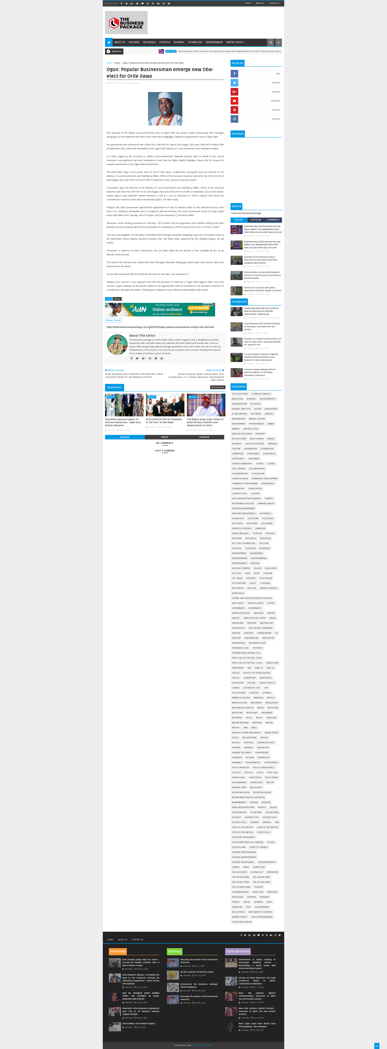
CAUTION (236, 449)
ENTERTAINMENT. (259, 558)
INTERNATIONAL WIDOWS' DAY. (246, 653)
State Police (263, 832)
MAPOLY (271, 698)
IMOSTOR (236, 638)
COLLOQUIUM (258, 473)
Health (272, 618)
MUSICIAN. (272, 718)
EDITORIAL (237, 538)
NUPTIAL (264, 738)
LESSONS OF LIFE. (251, 688)
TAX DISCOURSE (239, 872)
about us (260, 3)
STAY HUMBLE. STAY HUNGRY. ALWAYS (138, 1023)
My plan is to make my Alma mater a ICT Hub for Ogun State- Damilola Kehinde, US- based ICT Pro (262, 342)
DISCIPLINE (253, 518)
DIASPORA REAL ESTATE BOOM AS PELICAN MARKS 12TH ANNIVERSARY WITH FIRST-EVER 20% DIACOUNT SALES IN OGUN (262, 245)
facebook (204, 437)
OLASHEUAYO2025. (266, 743)
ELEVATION (251, 548)
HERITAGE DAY (266, 623)
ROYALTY (262, 807)
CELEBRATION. (267, 449)
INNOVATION (268, 638)
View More (219, 387)
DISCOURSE (252, 523)
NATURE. (236, 728)
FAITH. (257, 573)
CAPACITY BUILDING (255, 444)
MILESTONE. (252, 713)
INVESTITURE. (272, 663)
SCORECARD (256, 812)
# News (117, 299)
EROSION (255, 563)
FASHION (268, 573)
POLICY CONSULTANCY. (264, 767)
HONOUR (236, 633)
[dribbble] (147, 3)
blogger (124, 437)
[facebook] (121, 3)
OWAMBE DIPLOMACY (242, 752)
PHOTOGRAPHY (271, 762)
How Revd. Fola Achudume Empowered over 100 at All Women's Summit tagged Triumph (140, 1011)
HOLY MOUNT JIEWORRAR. (261, 628)
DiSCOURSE (237, 523)
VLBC (248, 907)
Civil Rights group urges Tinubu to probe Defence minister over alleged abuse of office (205, 422)
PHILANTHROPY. (253, 762)
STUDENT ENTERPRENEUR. (244, 857)
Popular (256, 220)
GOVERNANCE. (255, 608)
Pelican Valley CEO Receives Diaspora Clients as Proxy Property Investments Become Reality (262, 275)
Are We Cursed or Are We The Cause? (197, 972)
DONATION (260, 528)
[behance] (158, 3)
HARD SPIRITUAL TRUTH (255, 618)
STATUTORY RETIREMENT (243, 837)
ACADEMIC (251, 399)
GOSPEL (271, 603)
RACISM (270, 782)
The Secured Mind (241, 887)
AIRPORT (269, 414)
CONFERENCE (268, 483)
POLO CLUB (272, 772)
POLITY (260, 772)
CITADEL (260, 464)
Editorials (149, 42)
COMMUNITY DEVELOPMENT (265, 478)
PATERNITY (237, 757)
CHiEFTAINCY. (269, 454)
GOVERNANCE (238, 608)
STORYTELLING (239, 847)
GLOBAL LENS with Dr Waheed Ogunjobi (252, 598)
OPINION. (248, 747)
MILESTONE (237, 713)
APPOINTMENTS (256, 424)
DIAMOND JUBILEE (266, 503)
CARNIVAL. (273, 444)
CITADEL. (272, 464)
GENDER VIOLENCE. (269, 588)
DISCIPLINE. (268, 518)
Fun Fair (251, 588)
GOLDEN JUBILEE (256, 603)
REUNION (266, 802)
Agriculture (271, 409)
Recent (239, 220)
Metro (261, 708)
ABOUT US (119, 42)
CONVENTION (238, 488)
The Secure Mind (240, 877)
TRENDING (264, 897)
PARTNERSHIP (262, 752)
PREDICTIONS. (239, 777)
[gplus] (132, 3)
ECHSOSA (257, 533)
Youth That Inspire (242, 922)
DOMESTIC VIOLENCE (242, 528)
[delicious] (169, 3)
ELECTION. (237, 548)
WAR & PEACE (238, 912)
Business (179, 42)
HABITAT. (236, 618)
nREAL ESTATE (271, 733)
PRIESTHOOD (255, 777)
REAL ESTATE (140, 51)
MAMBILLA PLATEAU (241, 698)
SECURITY (236, 817)
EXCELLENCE (271, 568)
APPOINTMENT (239, 424)
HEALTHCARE (238, 623)
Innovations (238, 643)
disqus (164, 437)
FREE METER (238, 588)
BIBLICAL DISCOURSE (242, 434)
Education (265, 538)
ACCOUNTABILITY (268, 399)
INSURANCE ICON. (240, 648)
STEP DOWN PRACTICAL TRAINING (247, 842)
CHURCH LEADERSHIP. (242, 464)
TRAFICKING (237, 897)
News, (137, 83)
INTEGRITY (258, 648)
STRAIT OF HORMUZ (258, 847)
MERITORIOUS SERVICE (243, 708)
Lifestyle (164, 42)
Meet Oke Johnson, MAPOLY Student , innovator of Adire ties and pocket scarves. (257, 1011)
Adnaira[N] (207, 305)
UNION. (247, 902)
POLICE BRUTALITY (240, 767)
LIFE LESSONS (239, 693)
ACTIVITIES (256, 404)
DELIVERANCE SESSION (243, 503)
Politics (236, 772)
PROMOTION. (256, 782)
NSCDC (235, 738)
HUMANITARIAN (264, 633)
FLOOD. (253, 583)
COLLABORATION (257, 469)
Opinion (236, 747)
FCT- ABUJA (237, 578)
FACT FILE (236, 573)
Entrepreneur (214, 42)
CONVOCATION (255, 488)
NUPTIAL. (236, 743)
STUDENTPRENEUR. (267, 862)
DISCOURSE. (267, 523)
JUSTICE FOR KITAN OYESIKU (257, 673)
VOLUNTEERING (262, 907)
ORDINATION (263, 747)
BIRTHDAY (260, 434)
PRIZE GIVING (271, 777)
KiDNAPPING (250, 678)
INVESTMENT (238, 668)
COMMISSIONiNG (240, 478)
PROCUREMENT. (239, 782)
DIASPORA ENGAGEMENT (243, 508)
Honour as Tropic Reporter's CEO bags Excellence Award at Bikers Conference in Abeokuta (257, 981)
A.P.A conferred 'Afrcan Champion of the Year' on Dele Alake (164, 421)
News (117, 62)
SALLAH (273, 807)
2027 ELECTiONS (240, 394)
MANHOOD (258, 698)
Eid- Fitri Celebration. (244, 543)
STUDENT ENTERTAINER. (243, 862)
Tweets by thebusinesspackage (246, 213)
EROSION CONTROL (241, 568)
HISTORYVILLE (238, 628)
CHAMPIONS (238, 454)
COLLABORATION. (240, 473)
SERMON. (266, 822)
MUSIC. (259, 718)
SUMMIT (235, 867)
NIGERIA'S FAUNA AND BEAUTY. (246, 733)
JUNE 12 (259, 668)
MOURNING (237, 718)
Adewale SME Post (241, 409)
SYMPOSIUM (259, 867)
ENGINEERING (256, 553)
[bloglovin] (142, 3)
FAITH (247, 573)
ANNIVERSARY (238, 419)
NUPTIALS (248, 743)
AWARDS (236, 429)
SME (277, 822)
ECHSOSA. (270, 533)
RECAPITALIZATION (262, 792)
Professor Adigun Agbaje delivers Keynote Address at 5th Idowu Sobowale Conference (260, 372)
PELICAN (250, 757)
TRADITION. (272, 892)
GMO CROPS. (238, 603)
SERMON (254, 822)
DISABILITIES (238, 518)
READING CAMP (239, 787)
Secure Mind (272, 812)
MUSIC (249, 718)
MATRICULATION (239, 703)
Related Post (114, 387)
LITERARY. (267, 693)
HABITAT (271, 613)
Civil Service (239, 469)
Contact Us (137, 939)
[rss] (153, 3)
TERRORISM (272, 872)
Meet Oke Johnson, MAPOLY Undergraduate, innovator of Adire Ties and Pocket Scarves (257, 996)
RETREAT (254, 802)
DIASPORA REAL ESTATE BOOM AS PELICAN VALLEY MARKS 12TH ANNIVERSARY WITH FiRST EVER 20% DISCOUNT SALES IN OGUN (205, 51)
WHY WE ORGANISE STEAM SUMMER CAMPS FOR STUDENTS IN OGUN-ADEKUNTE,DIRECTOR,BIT (140, 996)
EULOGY (257, 568)
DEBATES (269, 498)
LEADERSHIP (238, 683)
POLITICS (248, 772)
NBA (246, 728)
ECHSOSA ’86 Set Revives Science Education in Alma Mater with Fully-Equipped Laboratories (261, 260)
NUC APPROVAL (249, 738)
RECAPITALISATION (241, 792)
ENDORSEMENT (239, 553)
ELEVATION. (264, 548)
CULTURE (255, 493)
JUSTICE (236, 673)
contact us (274, 3)
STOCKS (271, 842)
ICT (276, 633)
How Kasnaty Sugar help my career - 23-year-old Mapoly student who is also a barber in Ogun (140, 962)
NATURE (269, 723)
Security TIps (252, 817)
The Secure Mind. (262, 882)
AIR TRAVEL (256, 414)
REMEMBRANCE (239, 802)
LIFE (266, 688)
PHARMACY (237, 762)
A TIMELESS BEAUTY (261, 394)
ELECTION (263, 543)
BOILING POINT (239, 439)
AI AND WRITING (239, 414)
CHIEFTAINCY (253, 454)
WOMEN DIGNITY (239, 917)
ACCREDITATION (239, 404)
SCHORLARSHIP (239, 812)
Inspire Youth (234, 42)
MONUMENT (267, 713)
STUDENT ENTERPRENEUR (244, 852)
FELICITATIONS (239, 583)
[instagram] (163, 3)
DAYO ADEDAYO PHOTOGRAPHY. (246, 498)
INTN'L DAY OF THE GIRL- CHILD (247, 658)
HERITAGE (251, 623)
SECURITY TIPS (270, 817)
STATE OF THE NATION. (242, 827)
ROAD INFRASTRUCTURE (243, 807)
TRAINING (251, 897)
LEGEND (235, 688)
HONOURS (249, 633)
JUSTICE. (236, 678)
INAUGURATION (252, 638)
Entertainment (239, 558)
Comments (273, 220)
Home (248, 3)
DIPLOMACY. (265, 513)
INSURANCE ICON (257, 643)
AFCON (258, 409)
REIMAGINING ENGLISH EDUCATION (248, 797)
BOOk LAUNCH (257, 439)
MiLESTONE (273, 708)
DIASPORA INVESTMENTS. (244, 513)
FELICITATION (266, 578)
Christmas (254, 459)
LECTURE (251, 683)
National (257, 723)
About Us (122, 939)
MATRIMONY (256, 703)
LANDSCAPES (266, 678)
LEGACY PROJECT (267, 683)
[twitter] (126, 3)
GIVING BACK (238, 593)
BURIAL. (271, 439)
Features (134, 42)
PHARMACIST (264, 757)
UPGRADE (258, 902)
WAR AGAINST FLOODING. (260, 912)
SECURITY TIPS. (239, 822)
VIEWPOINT (237, 907)
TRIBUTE (236, 902)
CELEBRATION (250, 449)
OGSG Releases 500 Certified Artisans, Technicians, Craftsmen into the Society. (262, 326)
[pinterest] (137, 3)
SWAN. (246, 867)
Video (269, 902)
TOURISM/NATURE (240, 892)
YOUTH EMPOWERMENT (262, 917)
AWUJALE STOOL (251, 429)
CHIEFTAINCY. (238, 459)
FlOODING (265, 583)
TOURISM (258, 887)
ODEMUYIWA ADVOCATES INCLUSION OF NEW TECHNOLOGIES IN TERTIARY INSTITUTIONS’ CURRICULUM (261, 311)
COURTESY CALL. (240, 493)
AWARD (271, 424)
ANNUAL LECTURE (257, 419)
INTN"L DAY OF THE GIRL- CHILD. (247, 663)
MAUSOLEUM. (272, 703)
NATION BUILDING (240, 723)
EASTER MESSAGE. (240, 533)
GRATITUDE (259, 613)
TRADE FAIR (258, 892)
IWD (249, 668)
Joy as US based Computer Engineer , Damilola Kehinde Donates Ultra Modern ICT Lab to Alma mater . (261, 357)
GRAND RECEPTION (241, 613)
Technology (195, 42)
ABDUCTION (237, 399)
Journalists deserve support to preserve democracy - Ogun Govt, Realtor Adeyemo (123, 422)
